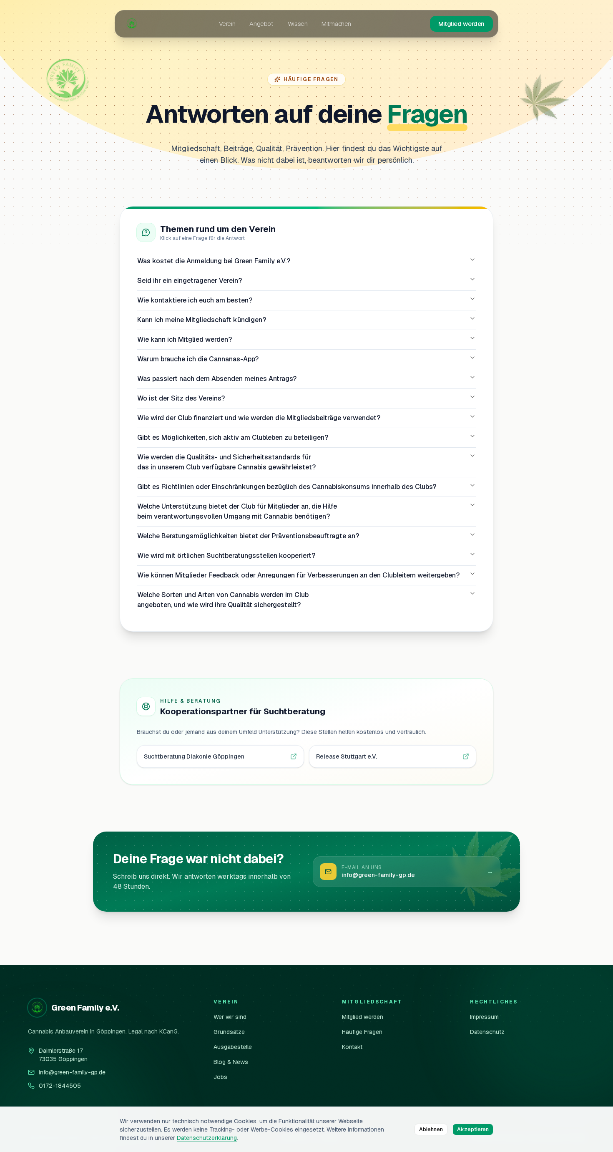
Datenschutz (487, 1032)
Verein (227, 24)
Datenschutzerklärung (207, 1138)
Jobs (220, 1077)
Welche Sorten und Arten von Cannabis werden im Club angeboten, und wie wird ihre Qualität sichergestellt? (223, 599)
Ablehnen (431, 1129)
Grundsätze (229, 1032)
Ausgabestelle (233, 1047)
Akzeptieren (473, 1129)
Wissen (298, 24)
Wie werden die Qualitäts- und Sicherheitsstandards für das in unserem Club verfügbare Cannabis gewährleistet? (226, 462)
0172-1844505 (60, 1085)
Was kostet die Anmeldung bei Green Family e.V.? (213, 261)
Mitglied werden (461, 24)
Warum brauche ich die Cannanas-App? (198, 359)
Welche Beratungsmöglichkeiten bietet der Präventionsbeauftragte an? (248, 536)
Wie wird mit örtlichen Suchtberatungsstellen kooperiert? (226, 555)
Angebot (261, 24)
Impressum (484, 1017)
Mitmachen (336, 24)
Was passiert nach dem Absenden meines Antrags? (216, 378)
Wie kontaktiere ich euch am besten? (194, 300)
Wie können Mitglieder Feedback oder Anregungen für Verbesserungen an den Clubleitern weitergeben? (298, 575)
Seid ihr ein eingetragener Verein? (189, 280)
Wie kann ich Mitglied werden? (184, 339)
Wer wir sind (230, 1017)
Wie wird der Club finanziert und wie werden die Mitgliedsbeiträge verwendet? (258, 417)
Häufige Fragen (362, 1032)
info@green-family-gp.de (72, 1072)
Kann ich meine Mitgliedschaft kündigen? (201, 319)
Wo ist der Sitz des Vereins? (181, 398)
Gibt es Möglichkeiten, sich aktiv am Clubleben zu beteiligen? (232, 437)
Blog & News (231, 1062)
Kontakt (352, 1047)
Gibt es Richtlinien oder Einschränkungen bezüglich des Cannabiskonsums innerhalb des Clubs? (286, 486)
